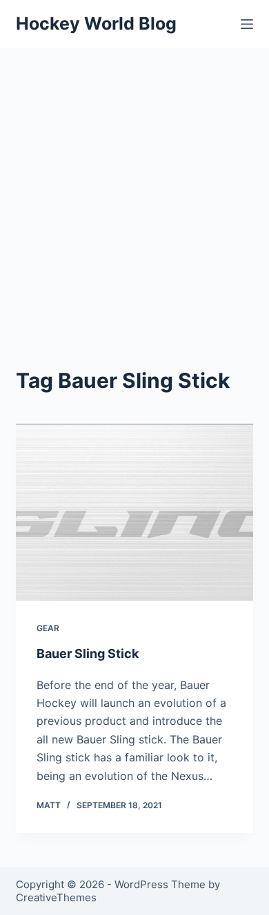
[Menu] (247, 24)
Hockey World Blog (96, 23)
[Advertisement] (134, 189)
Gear (48, 628)
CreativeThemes (56, 897)
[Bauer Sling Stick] (134, 512)
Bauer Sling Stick (88, 653)
